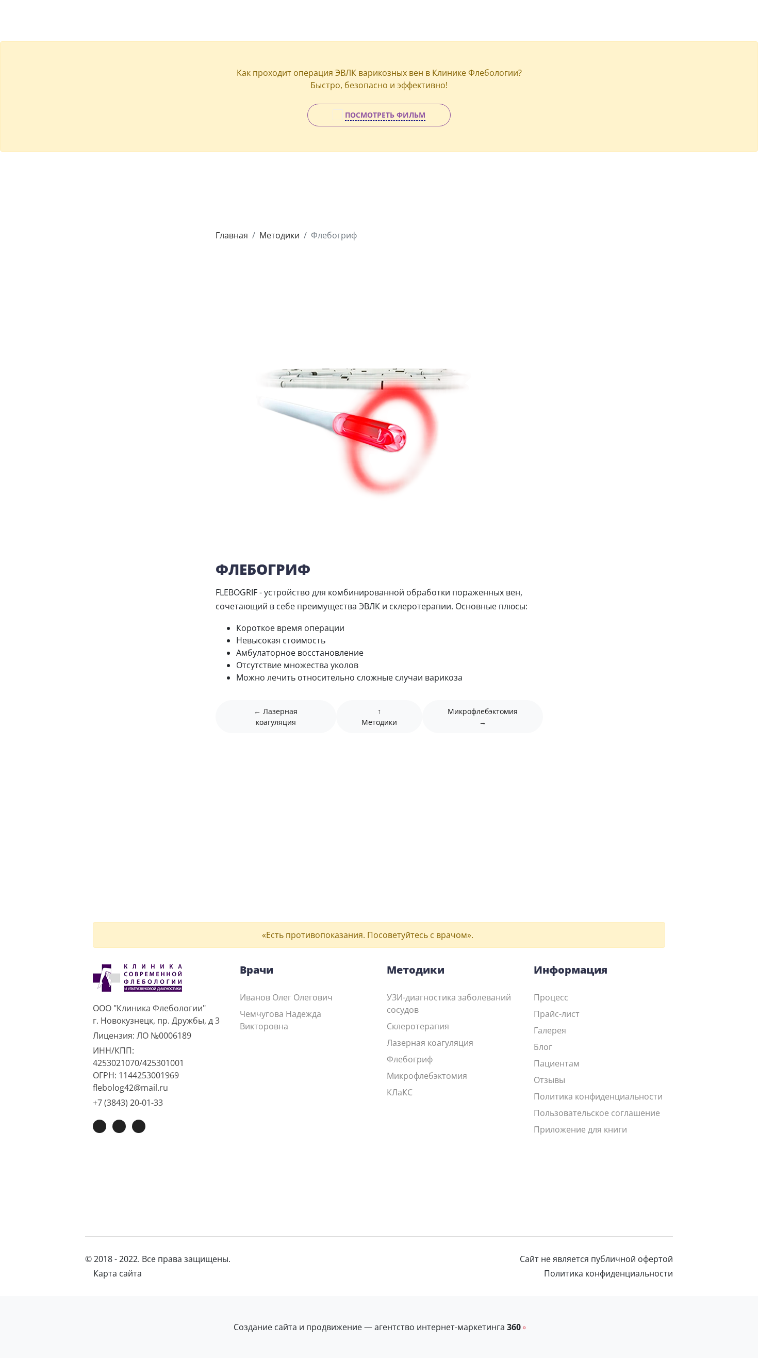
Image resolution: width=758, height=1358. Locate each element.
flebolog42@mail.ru (130, 1087)
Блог (543, 1047)
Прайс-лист (557, 1014)
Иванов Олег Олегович (286, 997)
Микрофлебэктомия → (483, 717)
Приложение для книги (580, 1129)
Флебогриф (410, 1059)
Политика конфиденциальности (598, 1096)
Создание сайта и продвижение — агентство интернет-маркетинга (379, 1327)
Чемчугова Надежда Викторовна (280, 1020)
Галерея (550, 1030)
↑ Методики (379, 717)
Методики (279, 235)
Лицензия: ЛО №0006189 (142, 1035)
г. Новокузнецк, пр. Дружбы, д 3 (156, 1020)
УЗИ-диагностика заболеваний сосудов (449, 1003)
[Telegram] (119, 1126)
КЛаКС (400, 1092)
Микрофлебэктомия (427, 1075)
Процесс (551, 997)
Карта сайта (116, 1273)
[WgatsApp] (138, 1126)
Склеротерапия (418, 1026)
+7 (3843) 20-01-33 (128, 1102)
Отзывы (549, 1080)
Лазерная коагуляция (430, 1042)
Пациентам (557, 1063)
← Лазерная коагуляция (276, 717)
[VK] (99, 1126)
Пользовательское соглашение (597, 1113)
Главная (232, 235)
